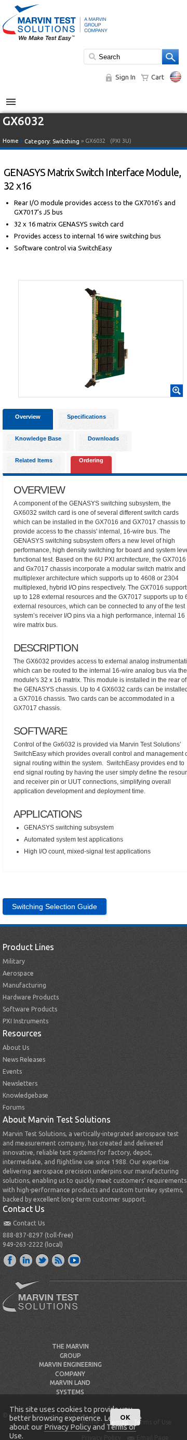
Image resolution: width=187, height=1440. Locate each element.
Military (14, 961)
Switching (65, 141)
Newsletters (20, 1083)
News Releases (24, 1059)
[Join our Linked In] (26, 1260)
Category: (51, 141)
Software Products (30, 1009)
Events (12, 1071)
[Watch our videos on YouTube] (75, 1260)
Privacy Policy (67, 1426)
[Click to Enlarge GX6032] (101, 392)
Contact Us (29, 1223)
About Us (16, 1047)
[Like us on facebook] (10, 1260)
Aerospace (18, 973)
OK (125, 1417)
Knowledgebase (25, 1095)
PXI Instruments (25, 1021)
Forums (13, 1107)
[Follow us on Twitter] (42, 1260)
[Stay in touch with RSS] (58, 1260)
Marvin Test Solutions (45, 1304)
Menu (16, 97)
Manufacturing (24, 985)
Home (11, 141)
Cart (157, 77)
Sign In (125, 77)
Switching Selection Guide (54, 906)
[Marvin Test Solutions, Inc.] (55, 41)
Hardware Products (31, 997)
